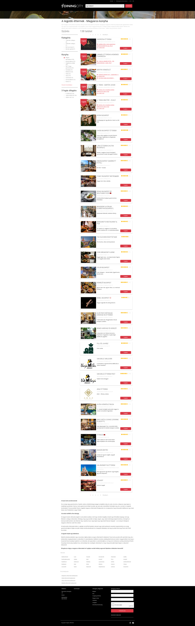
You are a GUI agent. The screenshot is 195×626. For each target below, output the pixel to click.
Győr (87, 559)
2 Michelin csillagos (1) (70, 44)
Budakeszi (64, 561)
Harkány (88, 561)
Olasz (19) (68, 75)
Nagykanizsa (102, 566)
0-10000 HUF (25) (70, 93)
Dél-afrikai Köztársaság (97, 604)
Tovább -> (125, 48)
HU (130, 1)
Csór (75, 556)
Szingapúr (94, 602)
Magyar (67, 57)
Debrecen (76, 561)
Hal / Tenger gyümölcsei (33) (70, 67)
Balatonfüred (65, 556)
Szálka (125, 556)
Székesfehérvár (127, 561)
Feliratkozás (122, 610)
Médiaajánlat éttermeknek (121, 1)
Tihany (125, 564)
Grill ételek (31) (69, 70)
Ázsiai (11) (68, 81)
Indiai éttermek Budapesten (68, 578)
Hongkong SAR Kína (96, 595)
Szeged (125, 559)
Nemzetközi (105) (70, 59)
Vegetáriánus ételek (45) (70, 64)
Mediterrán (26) (69, 71)
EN (133, 1)
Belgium (94, 591)
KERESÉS (128, 6)
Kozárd (100, 559)
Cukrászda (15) (69, 77)
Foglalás (126, 124)
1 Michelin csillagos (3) (70, 41)
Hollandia (94, 600)
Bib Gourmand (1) (70, 47)
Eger (75, 564)
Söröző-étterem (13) (70, 79)
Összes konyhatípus (67, 85)
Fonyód (88, 556)
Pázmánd (113, 556)
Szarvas (113, 566)
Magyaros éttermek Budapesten (70, 575)
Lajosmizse (101, 561)
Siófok (112, 561)
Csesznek (64, 566)
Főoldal (111, 1)
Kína (93, 593)
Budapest (64, 564)
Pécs (112, 559)
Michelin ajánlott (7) (70, 49)
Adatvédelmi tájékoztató (116, 615)
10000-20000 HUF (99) (71, 95)
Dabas (75, 559)
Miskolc (100, 564)
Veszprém (125, 566)
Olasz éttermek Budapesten (68, 580)
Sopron (113, 564)
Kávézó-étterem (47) (70, 61)
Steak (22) (68, 73)
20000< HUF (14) (70, 97)
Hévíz (87, 564)
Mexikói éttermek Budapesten (69, 583)
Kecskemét (101, 556)
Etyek (75, 566)
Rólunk (63, 595)
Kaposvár (88, 566)
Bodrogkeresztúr (66, 559)
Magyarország (95, 598)
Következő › (105, 34)
